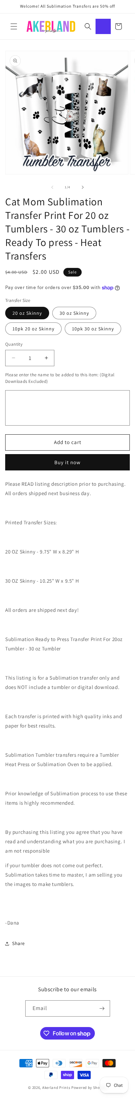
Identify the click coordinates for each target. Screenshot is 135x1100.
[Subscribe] (102, 1008)
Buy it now (67, 462)
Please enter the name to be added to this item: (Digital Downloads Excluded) (59, 378)
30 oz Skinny (74, 313)
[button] (13, 26)
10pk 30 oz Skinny (93, 329)
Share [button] (18, 943)
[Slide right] (82, 187)
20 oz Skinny (27, 313)
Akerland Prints (56, 1087)
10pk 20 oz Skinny (33, 329)
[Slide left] (52, 187)
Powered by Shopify (89, 1087)
